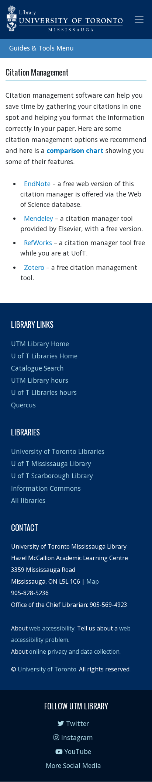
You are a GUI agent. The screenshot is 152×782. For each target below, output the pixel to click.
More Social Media (73, 765)
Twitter (76, 723)
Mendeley (39, 218)
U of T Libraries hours (44, 392)
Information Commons (46, 488)
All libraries (28, 500)
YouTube (76, 751)
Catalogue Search (37, 368)
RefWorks (38, 242)
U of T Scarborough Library (52, 475)
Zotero (35, 267)
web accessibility (52, 628)
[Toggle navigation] (139, 19)
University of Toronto (47, 669)
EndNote (37, 183)
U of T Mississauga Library (51, 463)
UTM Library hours (39, 380)
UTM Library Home (40, 343)
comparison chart (75, 150)
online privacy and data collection (74, 651)
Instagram (76, 737)
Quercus (23, 404)
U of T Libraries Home (44, 355)
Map (92, 581)
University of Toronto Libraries (57, 451)
